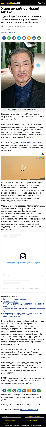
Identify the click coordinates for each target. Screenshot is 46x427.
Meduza (12, 32)
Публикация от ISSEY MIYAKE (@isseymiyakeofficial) (23, 288)
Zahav (10, 3)
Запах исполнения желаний (15, 299)
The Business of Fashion (30, 142)
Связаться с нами (32, 420)
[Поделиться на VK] (34, 38)
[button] (43, 154)
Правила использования (34, 416)
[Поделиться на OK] (29, 38)
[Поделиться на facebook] (4, 38)
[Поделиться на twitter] (19, 38)
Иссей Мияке (9, 26)
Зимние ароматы (10, 302)
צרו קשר (6, 423)
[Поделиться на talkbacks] (39, 38)
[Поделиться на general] (14, 38)
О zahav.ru (7, 416)
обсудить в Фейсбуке (29, 409)
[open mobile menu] (2, 2)
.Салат (16, 3)
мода (30, 26)
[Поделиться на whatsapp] (9, 38)
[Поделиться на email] (24, 38)
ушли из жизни (20, 26)
